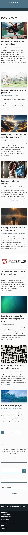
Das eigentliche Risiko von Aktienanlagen (13, 228)
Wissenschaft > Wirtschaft (7, 523)
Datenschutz (4, 528)
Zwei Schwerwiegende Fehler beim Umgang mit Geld (12, 318)
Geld (7, 324)
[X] (2, 444)
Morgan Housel (12, 371)
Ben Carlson (11, 277)
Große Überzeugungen (11, 405)
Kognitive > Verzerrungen (7, 521)
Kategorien (4, 477)
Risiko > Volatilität (5, 514)
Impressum (4, 526)
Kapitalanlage (9, 140)
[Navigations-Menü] (14, 9)
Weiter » (18, 432)
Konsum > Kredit (5, 519)
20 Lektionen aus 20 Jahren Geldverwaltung (13, 272)
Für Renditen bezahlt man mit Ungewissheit (13, 42)
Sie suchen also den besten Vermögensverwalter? (13, 135)
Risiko (20, 47)
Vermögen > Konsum (6, 516)
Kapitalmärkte (9, 47)
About (2, 525)
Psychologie (15, 47)
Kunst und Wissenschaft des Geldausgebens (12, 366)
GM (4, 47)
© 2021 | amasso (14, 533)
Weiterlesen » (9, 109)
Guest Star (5, 277)
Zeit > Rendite (4, 512)
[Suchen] (24, 471)
